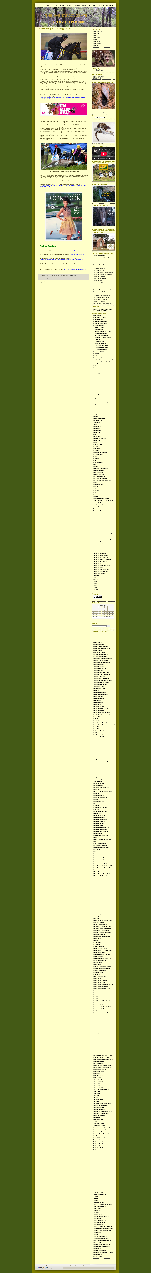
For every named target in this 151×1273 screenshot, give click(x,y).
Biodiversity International (99, 698)
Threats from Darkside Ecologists (101, 518)
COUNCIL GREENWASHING (99, 400)
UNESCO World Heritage (99, 1188)
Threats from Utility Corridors (100, 561)
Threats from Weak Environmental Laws (102, 565)
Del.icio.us (48, 278)
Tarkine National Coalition (99, 1125)
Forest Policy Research (98, 857)
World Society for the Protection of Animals (103, 1252)
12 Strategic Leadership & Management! (102, 331)
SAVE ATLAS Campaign (98, 496)
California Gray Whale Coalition (100, 738)
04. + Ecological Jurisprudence (100, 321)
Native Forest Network (98, 992)
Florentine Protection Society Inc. (101, 847)
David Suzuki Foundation (99, 783)
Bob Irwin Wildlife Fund (98, 716)
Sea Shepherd (96, 1095)
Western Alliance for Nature (99, 1206)
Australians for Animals (98, 686)
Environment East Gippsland (100, 819)
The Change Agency (98, 1139)
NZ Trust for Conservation (99, 1026)
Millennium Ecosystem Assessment (101, 968)
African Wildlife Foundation (99, 640)
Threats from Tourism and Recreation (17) (102, 289)
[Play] (94, 159)
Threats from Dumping (98, 526)
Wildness (101, 5)
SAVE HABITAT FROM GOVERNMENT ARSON (103, 500)
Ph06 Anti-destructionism (99, 476)
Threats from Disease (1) (98, 264)
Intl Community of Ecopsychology (101, 930)
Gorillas (95, 424)
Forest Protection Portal (98, 859)
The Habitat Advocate (66, 15)
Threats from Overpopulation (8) (100, 282)
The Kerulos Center (97, 1145)
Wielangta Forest (97, 1210)
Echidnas (95, 412)
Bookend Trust (96, 718)
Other (94, 460)
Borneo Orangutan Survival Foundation (102, 722)
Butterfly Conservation (98, 734)
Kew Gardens (96, 944)
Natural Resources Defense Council (101, 1000)
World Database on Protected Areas (101, 1246)
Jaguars (95, 434)
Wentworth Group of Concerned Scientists (103, 1204)
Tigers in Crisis (96, 1165)
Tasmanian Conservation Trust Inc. (101, 1129)
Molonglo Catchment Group (99, 970)
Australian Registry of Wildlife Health (101, 674)
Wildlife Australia (97, 1218)
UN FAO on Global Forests (99, 1186)
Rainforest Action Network (99, 1051)
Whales (95, 581)
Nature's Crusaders (97, 1010)
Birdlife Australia (97, 700)
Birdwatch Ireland (97, 704)
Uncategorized (96, 579)
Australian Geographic (98, 666)
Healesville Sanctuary (98, 908)
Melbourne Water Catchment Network (102, 966)
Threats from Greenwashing (99, 537)
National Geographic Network (100, 980)
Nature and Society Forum (99, 1004)
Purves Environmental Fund (99, 1043)
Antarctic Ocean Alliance (99, 652)
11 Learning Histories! (98, 329)
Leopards (95, 446)
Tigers (94, 577)
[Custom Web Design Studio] (43, 1267)
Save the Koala (96, 1085)
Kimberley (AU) (96, 440)
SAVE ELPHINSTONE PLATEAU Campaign (103, 498)
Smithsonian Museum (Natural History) (102, 1103)
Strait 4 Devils (96, 1117)
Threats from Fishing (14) (98, 270)
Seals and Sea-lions (97, 502)
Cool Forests (96, 773)
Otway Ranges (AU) (98, 462)
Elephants (95, 416)
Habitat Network (97, 902)
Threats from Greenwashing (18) (100, 276)
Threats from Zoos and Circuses (100, 571)
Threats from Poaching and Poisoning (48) (102, 284)
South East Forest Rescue (99, 1109)
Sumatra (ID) (96, 506)
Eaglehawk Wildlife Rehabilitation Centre (102, 791)
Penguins (95, 466)
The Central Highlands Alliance (100, 1137)
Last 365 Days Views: (96, 77)
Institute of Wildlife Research (100, 924)
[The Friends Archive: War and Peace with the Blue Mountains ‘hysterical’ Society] (103, 242)
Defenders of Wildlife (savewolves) (101, 787)
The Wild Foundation (98, 1159)
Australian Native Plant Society (100, 668)
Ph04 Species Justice (98, 472)
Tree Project (96, 1176)
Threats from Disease (98, 524)
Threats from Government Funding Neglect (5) (103, 272)
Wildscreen (95, 1234)
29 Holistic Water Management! (100, 347)
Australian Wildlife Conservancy (100, 684)
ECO (94, 803)
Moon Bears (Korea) (98, 972)
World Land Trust (97, 1248)
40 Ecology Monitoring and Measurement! (103, 359)
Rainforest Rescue (97, 1053)
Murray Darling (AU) (98, 454)
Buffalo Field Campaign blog (100, 728)
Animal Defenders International (100, 646)
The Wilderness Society (98, 1161)
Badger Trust (96, 690)
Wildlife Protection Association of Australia (103, 1228)
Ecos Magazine (96, 809)
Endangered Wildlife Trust (99, 817)
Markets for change (97, 962)
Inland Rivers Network (98, 922)
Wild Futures (96, 1212)
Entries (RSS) (40, 1268)
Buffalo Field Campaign (98, 726)
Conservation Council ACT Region (101, 761)
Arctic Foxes (96, 375)
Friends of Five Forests (98, 871)
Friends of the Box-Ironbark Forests (101, 875)
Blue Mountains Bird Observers (100, 708)
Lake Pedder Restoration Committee (101, 954)
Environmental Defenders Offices (101, 827)
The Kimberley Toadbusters (99, 1147)
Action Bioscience (97, 634)
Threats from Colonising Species (101, 516)
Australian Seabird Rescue (99, 676)
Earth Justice (96, 793)
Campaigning (77, 5)
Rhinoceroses (96, 494)
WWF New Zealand (97, 1256)
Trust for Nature (97, 1182)
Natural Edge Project (98, 996)
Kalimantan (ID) (97, 436)
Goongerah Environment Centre (100, 889)
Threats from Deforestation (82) (100, 260)
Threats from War (97, 563)
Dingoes (95, 404)
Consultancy (69, 5)
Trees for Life (96, 1178)
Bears (94, 383)
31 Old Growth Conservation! (100, 349)
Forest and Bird (97, 849)
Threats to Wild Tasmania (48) (99, 301)
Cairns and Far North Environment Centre (103, 736)
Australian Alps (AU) (98, 377)
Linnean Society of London (99, 960)
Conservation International (99, 769)
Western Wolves (97, 1208)
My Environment (97, 974)
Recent (93, 117)
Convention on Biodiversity (99, 771)
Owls (94, 464)
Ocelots (95, 456)
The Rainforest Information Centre (101, 1157)
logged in (42, 282)
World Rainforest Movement (99, 1250)
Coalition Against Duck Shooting (101, 754)
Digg (52, 278)
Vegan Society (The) (98, 1192)
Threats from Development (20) (100, 262)
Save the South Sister (98, 1087)
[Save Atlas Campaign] (103, 216)
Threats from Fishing (98, 531)
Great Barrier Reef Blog (98, 891)
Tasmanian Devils (97, 510)
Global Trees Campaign (98, 887)
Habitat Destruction (97, 900)
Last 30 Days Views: (96, 76)
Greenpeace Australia (98, 896)
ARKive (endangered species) (100, 656)
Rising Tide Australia (98, 1063)
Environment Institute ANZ (99, 821)
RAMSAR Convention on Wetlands (101, 1057)
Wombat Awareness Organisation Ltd (102, 1240)
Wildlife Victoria (97, 1232)
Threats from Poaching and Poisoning (102, 547)
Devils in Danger (97, 789)
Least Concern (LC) (97, 444)
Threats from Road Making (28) (100, 287)
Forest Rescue (96, 861)
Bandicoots (96, 381)
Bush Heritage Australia (98, 730)
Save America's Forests (98, 1071)
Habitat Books (96, 45)
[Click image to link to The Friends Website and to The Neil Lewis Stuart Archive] (103, 173)
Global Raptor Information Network (101, 885)
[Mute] (110, 159)
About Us (61, 5)
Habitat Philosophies (97, 31)
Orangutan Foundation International (101, 1031)
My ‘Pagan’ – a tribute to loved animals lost (102, 303)
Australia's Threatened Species (100, 660)
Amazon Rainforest (97, 642)
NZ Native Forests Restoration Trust (101, 1024)
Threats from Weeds (98, 567)
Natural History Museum (99, 998)
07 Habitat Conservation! (99, 325)
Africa (94, 369)
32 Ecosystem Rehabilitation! (100, 351)
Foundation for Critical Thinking (100, 863)
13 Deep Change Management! (100, 333)
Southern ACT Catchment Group (101, 1113)
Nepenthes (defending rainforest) (101, 1014)
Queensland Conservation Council (101, 1045)
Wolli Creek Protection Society (100, 1236)
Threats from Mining (98, 543)
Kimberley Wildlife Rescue (99, 952)
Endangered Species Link (99, 815)
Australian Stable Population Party (101, 678)
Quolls (94, 488)
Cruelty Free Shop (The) (98, 777)
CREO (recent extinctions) (99, 775)
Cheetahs (95, 396)
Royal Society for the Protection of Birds (102, 1067)
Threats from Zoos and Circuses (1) (101, 299)
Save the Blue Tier (97, 1079)
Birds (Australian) (97, 385)
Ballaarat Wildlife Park (98, 696)
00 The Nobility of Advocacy (99, 317)
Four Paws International (98, 869)
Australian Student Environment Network (102, 680)
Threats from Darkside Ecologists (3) (101, 259)
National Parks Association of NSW (101, 986)
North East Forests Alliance (99, 1016)
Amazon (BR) (96, 371)
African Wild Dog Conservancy (100, 638)
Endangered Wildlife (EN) (99, 418)
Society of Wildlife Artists (99, 1107)
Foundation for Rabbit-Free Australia (101, 867)
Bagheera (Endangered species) (100, 694)
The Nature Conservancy (99, 1155)
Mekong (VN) (96, 450)
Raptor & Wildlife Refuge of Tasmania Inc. (103, 1059)
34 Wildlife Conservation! (99, 353)
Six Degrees (96, 1101)
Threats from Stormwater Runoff (100, 557)
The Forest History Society (99, 1143)
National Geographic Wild (99, 982)
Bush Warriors (96, 732)
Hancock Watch (97, 904)
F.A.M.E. (95, 841)
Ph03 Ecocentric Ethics (98, 470)
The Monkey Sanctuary (98, 1153)
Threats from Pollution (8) (98, 286)
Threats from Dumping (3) (98, 266)
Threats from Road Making (99, 553)
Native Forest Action (98, 990)
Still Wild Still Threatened (99, 1115)
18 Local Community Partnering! (100, 335)
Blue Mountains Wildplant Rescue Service (103, 714)
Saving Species (96, 1093)
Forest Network (96, 853)
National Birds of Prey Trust (99, 976)
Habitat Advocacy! (97, 35)
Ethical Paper (96, 837)
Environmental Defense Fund (100, 829)
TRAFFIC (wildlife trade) (99, 1170)
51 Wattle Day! (96, 365)
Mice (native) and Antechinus (100, 452)
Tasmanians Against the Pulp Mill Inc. (102, 1133)
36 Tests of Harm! (97, 355)
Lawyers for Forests (98, 956)
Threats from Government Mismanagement (103, 535)
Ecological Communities (99, 414)
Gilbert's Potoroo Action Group (100, 881)
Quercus (95, 1047)
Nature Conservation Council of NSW (101, 1006)
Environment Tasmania (98, 823)
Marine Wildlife (96, 448)
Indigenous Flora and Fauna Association (102, 920)
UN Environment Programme (100, 1184)
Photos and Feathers (98, 1037)
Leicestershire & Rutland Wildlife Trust (102, 958)
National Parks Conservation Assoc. (101, 988)
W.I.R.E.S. (95, 1200)
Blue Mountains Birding (98, 710)
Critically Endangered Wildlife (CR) (101, 402)
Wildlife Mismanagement (99, 1222)
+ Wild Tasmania (97, 315)
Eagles (94, 410)
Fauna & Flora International (99, 843)
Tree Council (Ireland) (98, 1172)
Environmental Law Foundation (100, 831)
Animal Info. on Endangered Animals (101, 648)
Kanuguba (95, 940)
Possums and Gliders (98, 484)
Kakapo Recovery (97, 938)
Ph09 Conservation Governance (100, 478)
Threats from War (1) (97, 293)
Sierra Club (95, 1097)
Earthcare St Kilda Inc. (98, 795)
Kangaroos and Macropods (99, 438)
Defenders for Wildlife (98, 785)
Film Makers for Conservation (100, 845)
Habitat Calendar (96, 41)
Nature (94, 1002)
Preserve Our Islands (98, 1039)
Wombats (95, 589)
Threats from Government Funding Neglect (103, 533)
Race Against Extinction (99, 1049)
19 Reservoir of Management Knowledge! (102, 337)
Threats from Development (99, 522)
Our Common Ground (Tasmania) (101, 1035)
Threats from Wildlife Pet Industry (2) (101, 297)
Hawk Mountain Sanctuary (99, 906)
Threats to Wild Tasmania (99, 573)
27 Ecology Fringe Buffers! (99, 343)
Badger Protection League (99, 688)
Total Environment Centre (99, 1168)
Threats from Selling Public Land (101, 555)
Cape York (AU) (96, 394)
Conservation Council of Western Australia (103, 765)
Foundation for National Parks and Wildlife (103, 865)
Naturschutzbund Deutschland (100, 1012)
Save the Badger (97, 1077)
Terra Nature (96, 1135)
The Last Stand (96, 1149)
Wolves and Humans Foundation (101, 1238)
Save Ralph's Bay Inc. (98, 1075)
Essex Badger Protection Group (100, 835)
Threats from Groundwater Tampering (102, 539)
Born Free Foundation (98, 720)
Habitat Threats (93, 5)
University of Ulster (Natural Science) (101, 1190)
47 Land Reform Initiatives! (99, 363)
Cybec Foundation (97, 781)
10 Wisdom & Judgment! (99, 327)
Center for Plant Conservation (100, 748)
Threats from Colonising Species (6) (101, 257)
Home (56, 5)
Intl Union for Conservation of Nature (102, 932)
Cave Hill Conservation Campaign (101, 744)
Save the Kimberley (97, 1083)
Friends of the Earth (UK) (99, 877)
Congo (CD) (96, 398)
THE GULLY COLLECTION (99, 512)
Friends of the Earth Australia (100, 879)
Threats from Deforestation (99, 520)
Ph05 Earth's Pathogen (98, 474)
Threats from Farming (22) (99, 268)
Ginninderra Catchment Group (100, 883)
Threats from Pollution (98, 549)
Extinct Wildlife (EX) (98, 420)
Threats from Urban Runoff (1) (99, 291)
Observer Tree (96, 1028)
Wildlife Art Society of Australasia (101, 1216)
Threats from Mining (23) (98, 280)
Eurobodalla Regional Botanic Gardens (102, 839)
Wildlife (95, 585)
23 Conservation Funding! (99, 341)
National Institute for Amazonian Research (103, 984)
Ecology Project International (100, 807)
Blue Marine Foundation (99, 706)
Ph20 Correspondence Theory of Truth (102, 480)
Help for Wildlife (97, 910)
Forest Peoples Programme (99, 855)
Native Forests (96, 994)
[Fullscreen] (113, 159)
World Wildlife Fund (98, 1254)
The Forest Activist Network (99, 1141)
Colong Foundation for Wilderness (101, 759)
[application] (103, 153)
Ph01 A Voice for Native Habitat (100, 468)
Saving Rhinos (96, 1091)
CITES (94, 752)
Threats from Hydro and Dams (100, 541)
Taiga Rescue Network (98, 1123)
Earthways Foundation (98, 801)
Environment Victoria (98, 825)
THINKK (95, 1163)
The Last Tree (96, 1151)
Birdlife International (98, 702)
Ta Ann (95, 1121)
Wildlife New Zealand (98, 1224)
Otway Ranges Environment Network (101, 1033)
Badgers (95, 379)
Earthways (95, 799)
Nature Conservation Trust (99, 1008)
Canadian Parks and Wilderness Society (102, 740)
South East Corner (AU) (98, 504)
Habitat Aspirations (97, 33)
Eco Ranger (96, 805)
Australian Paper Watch (98, 670)
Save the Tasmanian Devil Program (101, 1089)
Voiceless (95, 1196)
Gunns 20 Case (96, 898)
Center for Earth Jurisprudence (100, 746)
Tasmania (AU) (96, 508)
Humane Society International (100, 914)
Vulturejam (95, 1198)
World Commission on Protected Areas (102, 1244)
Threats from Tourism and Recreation (102, 559)
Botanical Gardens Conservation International (104, 724)
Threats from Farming (98, 529)
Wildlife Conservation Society (100, 1220)
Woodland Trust (97, 1242)
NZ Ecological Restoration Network (101, 1020)
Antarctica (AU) (96, 373)
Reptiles (95, 492)
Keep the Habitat (97, 942)
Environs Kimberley (97, 833)
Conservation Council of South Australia (102, 763)
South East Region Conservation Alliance (102, 1111)
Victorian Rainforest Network (100, 1194)
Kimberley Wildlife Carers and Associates (102, 950)
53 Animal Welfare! (73, 275)
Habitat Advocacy (97, 426)
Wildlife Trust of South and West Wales (102, 1230)
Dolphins (95, 406)
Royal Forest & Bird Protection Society (102, 1065)
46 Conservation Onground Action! (101, 361)
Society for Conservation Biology (101, 1105)
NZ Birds (95, 1018)
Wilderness (95, 583)
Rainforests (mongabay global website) (102, 1055)
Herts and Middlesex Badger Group (101, 912)
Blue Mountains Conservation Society (102, 712)
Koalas (95, 442)
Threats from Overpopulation (100, 545)
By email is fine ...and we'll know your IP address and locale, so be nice (102, 310)
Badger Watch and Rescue (99, 692)
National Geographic (98, 978)
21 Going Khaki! (97, 339)
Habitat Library (109, 5)
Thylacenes (96, 575)
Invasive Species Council (99, 934)
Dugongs (95, 408)
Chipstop (95, 750)
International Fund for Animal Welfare (102, 928)
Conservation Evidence (98, 767)
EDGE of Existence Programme (100, 811)
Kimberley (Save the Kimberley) (100, 948)
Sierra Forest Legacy (98, 1099)
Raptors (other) (96, 490)
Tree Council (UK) (97, 1174)
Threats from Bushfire (98, 514)
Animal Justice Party (98, 650)
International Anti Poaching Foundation (102, 926)
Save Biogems (96, 1073)
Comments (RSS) (48, 1268)
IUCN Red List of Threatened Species (101, 936)
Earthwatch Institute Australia (100, 797)
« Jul (93, 619)
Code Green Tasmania (98, 757)
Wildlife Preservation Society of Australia (102, 1226)
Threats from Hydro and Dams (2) (100, 278)
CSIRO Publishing (97, 779)
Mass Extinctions (97, 964)
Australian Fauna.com (98, 664)
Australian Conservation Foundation (101, 662)
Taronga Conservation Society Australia (102, 1127)
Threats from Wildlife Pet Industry (101, 569)
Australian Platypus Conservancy (101, 672)
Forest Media (96, 851)
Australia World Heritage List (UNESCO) (102, 658)
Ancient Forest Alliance (98, 644)
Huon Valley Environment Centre (100, 916)
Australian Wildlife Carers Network (101, 682)
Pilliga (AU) (96, 482)
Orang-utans (96, 458)
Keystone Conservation (98, 946)
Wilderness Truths (97, 1214)
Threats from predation (98, 551)
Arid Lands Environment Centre (100, 654)
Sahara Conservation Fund (99, 1069)
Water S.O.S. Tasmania (98, 1202)
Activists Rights (97, 636)
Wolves (95, 587)
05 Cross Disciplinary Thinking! (100, 323)
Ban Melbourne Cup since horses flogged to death (54, 29)
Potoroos (95, 486)
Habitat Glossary (97, 43)
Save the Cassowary (98, 1081)
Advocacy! (84, 5)
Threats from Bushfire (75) (99, 255)
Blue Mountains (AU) (98, 392)
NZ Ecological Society (98, 1022)
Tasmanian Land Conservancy (100, 1131)
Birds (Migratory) (97, 387)
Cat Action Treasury (98, 742)
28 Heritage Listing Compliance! (100, 345)
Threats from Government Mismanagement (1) (103, 274)
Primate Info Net (97, 1041)
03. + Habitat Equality (98, 319)
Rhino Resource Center (98, 1061)
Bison (94, 389)
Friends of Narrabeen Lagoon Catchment (102, 873)
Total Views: (94, 78)
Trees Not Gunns (97, 1180)
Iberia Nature (96, 918)
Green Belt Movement (98, 894)
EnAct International (97, 813)
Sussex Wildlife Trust (98, 1119)
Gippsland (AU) (97, 422)
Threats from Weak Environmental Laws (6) (102, 295)
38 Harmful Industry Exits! (99, 357)
